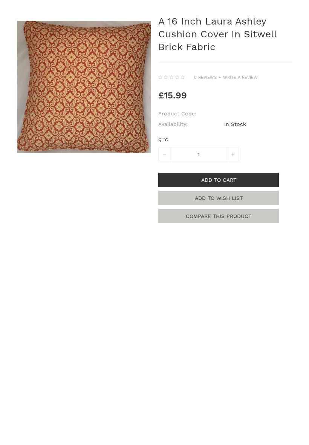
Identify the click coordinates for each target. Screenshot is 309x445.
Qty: (163, 139)
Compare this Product (218, 216)
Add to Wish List (219, 198)
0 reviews (205, 77)
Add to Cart (218, 180)
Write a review (240, 77)
